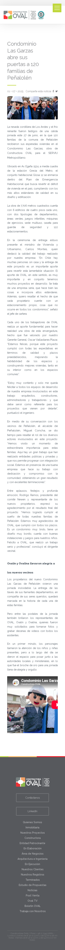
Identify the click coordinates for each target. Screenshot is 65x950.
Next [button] (54, 110)
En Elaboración (33, 848)
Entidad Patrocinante (32, 843)
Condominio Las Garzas (25, 148)
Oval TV (33, 900)
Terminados (32, 880)
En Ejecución (32, 864)
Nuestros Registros (32, 874)
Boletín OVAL (33, 906)
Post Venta (32, 895)
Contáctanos (32, 797)
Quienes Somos (32, 822)
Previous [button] (10, 110)
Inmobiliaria (32, 827)
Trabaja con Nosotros (33, 911)
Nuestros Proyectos (32, 832)
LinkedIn (32, 811)
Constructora (33, 838)
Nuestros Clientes (33, 869)
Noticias (32, 890)
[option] (32, 107)
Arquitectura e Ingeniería (32, 859)
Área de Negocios (33, 853)
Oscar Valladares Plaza (42, 339)
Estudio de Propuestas (32, 885)
